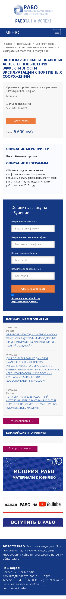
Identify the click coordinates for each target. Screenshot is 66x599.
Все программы (18, 448)
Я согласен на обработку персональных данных (25, 300)
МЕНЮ (12, 32)
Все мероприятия (19, 421)
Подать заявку (21, 121)
